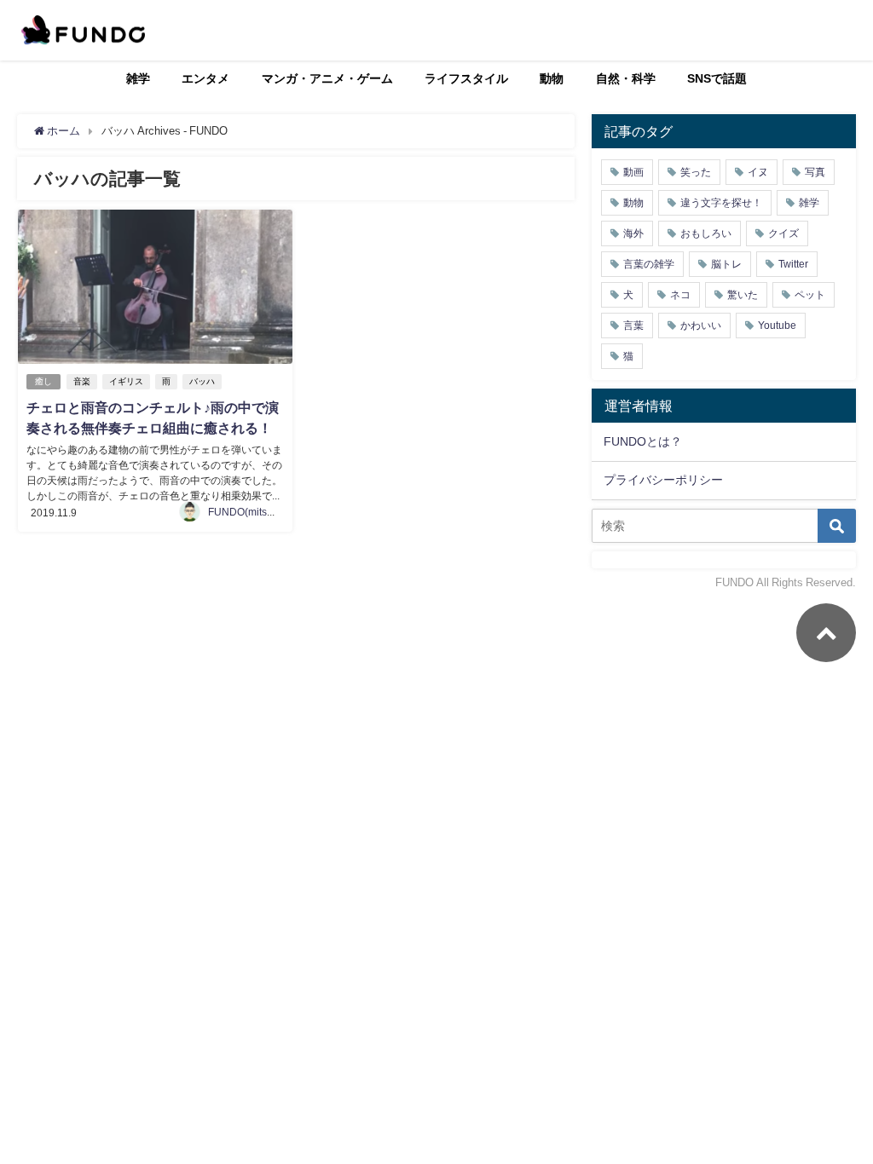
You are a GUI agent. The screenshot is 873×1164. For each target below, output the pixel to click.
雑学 (138, 78)
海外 (633, 233)
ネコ (680, 295)
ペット (810, 295)
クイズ (783, 233)
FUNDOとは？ (643, 441)
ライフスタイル (466, 78)
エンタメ (205, 78)
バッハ (202, 381)
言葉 (633, 325)
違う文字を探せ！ (721, 203)
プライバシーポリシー (663, 480)
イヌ (758, 172)
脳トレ (726, 264)
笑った (695, 172)
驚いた (742, 295)
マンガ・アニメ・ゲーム (327, 78)
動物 (552, 78)
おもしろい (705, 233)
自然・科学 (626, 78)
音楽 (81, 381)
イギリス (126, 381)
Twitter (793, 264)
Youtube (777, 325)
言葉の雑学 (648, 264)
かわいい (700, 325)
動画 (633, 172)
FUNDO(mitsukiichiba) (260, 512)
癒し (43, 381)
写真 (815, 172)
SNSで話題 (717, 78)
